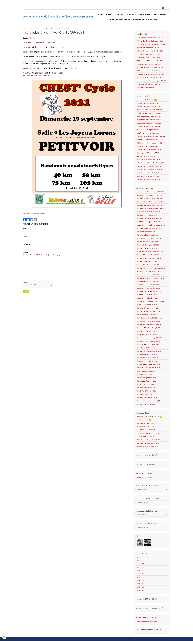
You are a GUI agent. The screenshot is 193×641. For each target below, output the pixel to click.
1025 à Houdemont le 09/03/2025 (147, 446)
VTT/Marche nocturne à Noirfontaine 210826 (151, 44)
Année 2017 (140, 560)
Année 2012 (140, 577)
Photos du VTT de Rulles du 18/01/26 (148, 328)
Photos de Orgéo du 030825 (145, 374)
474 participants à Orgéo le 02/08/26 (148, 126)
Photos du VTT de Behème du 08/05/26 (149, 324)
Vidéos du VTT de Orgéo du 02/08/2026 (149, 222)
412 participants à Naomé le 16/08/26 (148, 103)
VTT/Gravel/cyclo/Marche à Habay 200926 (150, 41)
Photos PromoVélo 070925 (145, 394)
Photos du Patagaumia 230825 (146, 378)
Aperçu (58, 255)
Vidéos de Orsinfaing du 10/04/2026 (148, 344)
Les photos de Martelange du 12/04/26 (149, 271)
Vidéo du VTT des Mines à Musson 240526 (150, 251)
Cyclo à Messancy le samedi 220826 (148, 47)
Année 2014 (140, 570)
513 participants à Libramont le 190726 (149, 149)
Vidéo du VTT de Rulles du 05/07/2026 (148, 212)
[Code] (51, 255)
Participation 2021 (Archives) (37, 28)
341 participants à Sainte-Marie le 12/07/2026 (151, 163)
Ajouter (26, 292)
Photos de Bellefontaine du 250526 (147, 248)
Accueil (100, 14)
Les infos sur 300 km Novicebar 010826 (149, 133)
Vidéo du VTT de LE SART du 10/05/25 (148, 255)
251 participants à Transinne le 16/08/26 (149, 106)
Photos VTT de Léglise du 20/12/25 (148, 358)
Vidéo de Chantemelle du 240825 (147, 384)
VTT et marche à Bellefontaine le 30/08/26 (150, 38)
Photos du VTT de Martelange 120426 (148, 321)
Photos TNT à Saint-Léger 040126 (147, 314)
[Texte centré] (39, 255)
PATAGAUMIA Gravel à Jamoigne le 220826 (150, 51)
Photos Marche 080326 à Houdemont (148, 348)
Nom (24, 228)
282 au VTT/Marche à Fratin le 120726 (149, 159)
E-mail (25, 236)
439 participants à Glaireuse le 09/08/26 (149, 120)
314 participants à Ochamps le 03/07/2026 (150, 166)
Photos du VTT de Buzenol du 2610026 (149, 351)
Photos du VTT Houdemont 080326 (148, 308)
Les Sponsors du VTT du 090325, (147, 621)
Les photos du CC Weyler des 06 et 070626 (150, 195)
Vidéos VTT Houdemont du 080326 (147, 305)
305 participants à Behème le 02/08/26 (149, 123)
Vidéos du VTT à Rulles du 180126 (147, 295)
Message (25, 252)
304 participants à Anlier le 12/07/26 (148, 156)
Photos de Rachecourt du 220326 (147, 261)
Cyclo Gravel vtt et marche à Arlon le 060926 (150, 77)
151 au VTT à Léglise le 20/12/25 (147, 423)
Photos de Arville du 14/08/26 (146, 232)
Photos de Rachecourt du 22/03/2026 (148, 275)
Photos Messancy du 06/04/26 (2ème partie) (151, 318)
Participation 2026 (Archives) (119, 19)
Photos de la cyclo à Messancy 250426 (149, 258)
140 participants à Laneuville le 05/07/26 (149, 169)
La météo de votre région (144, 477)
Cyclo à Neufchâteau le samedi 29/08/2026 (150, 67)
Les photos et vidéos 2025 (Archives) (149, 416)
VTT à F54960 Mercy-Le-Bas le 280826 (149, 57)
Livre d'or (109, 14)
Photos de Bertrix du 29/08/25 (146, 387)
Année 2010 (140, 584)
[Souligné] (28, 255)
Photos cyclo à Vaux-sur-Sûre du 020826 (149, 228)
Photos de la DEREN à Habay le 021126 (149, 368)
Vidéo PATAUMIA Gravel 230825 (146, 391)
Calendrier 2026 (145, 14)
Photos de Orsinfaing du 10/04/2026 (148, 245)
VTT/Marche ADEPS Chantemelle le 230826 (150, 61)
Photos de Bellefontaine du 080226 (147, 354)
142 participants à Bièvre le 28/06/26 (148, 173)
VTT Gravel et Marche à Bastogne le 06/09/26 (151, 74)
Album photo (131, 14)
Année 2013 (140, 574)
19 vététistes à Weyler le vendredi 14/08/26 (150, 110)
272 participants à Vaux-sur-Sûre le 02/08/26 (151, 136)
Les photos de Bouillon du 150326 (147, 298)
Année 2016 (140, 564)
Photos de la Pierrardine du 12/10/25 (148, 401)
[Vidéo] (48, 255)
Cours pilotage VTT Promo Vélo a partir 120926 (151, 81)
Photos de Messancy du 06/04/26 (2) (148, 281)
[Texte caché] (44, 255)
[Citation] (37, 255)
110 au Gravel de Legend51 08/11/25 (148, 440)
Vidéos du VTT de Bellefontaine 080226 (149, 285)
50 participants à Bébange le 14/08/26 (149, 116)
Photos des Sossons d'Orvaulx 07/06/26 (149, 198)
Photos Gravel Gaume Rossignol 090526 (149, 338)
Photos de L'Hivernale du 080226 (147, 331)
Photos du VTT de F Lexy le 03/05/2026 (149, 238)
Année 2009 (140, 587)
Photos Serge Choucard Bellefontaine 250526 (151, 278)
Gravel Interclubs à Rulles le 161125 (148, 433)
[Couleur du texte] (34, 255)
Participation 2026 (160, 14)
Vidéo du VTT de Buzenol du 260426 (148, 265)
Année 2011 (140, 580)
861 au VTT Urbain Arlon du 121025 (148, 443)
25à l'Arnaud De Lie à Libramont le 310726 (150, 143)
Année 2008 (140, 590)
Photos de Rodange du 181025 (146, 404)
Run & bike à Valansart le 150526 (145, 19)
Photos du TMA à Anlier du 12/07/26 (148, 215)
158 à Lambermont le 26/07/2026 (147, 146)
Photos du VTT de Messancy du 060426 (149, 241)
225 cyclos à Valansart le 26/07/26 (147, 139)
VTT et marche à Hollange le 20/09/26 (148, 84)
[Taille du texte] (31, 255)
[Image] (46, 255)
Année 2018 (140, 557)
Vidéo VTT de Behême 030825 (146, 371)
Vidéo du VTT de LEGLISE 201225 (147, 334)
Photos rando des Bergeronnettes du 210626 (151, 205)
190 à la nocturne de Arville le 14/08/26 (149, 113)
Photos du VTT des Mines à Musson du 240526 (151, 202)
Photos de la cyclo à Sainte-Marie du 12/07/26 (151, 218)
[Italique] (26, 255)
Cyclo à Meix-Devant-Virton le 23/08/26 (149, 54)
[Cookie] (4, 637)
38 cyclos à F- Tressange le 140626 (147, 130)
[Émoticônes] (53, 255)
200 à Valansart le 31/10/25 (145, 426)
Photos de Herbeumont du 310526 (147, 235)
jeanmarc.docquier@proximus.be (36, 75)
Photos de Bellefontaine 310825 (146, 381)
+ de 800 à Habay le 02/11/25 (146, 430)
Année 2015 (140, 567)
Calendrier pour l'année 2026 (145, 87)
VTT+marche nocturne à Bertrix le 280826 (149, 64)
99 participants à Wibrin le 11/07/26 (148, 153)
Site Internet (27, 244)
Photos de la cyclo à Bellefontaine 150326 (149, 291)
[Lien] (41, 255)
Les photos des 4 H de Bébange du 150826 (150, 192)
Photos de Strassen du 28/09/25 (147, 397)
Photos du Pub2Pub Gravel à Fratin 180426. (150, 301)
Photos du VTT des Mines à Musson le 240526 (151, 268)
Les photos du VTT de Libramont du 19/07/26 (151, 225)
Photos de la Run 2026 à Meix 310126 (148, 341)
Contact (119, 14)
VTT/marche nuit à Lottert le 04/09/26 (148, 71)
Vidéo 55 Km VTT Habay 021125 (147, 361)
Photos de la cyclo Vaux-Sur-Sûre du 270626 (150, 208)
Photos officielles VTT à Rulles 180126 (148, 364)
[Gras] (24, 255)
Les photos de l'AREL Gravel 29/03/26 (148, 288)
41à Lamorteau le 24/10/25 (145, 436)
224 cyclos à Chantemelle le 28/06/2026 (149, 176)
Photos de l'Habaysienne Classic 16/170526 (150, 311)
